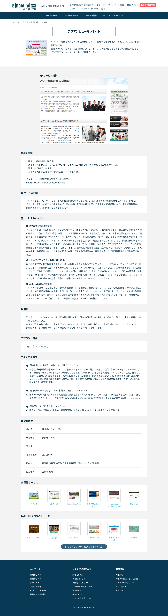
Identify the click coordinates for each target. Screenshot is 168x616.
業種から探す (35, 579)
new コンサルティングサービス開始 (88, 9)
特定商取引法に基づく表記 (127, 579)
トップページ (51, 15)
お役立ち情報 (91, 15)
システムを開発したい (81, 598)
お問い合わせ (121, 586)
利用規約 (119, 575)
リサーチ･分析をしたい (82, 586)
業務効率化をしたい (80, 583)
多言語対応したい (79, 579)
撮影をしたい (78, 590)
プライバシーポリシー (125, 583)
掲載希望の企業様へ (38, 594)
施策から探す (35, 575)
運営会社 (119, 590)
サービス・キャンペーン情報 (111, 5)
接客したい (77, 594)
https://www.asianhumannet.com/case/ (46, 183)
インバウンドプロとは (113, 15)
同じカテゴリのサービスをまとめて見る (84, 547)
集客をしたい (78, 575)
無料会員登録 (149, 5)
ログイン (133, 5)
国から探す (34, 583)
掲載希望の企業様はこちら (83, 5)
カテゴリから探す (71, 15)
